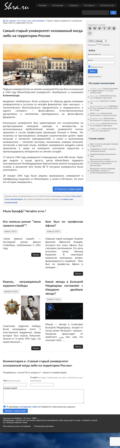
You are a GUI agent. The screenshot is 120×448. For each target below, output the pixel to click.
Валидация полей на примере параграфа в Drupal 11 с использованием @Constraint (102, 171)
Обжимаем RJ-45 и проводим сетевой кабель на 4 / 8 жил (104, 108)
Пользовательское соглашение (17, 426)
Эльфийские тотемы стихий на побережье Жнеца (103, 150)
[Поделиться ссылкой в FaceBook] (95, 29)
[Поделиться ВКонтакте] (90, 29)
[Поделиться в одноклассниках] (104, 29)
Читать (36, 255)
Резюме (43, 5)
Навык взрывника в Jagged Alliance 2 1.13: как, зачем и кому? (104, 91)
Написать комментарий (69, 189)
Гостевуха (89, 5)
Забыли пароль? (95, 77)
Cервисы (73, 5)
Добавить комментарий (15, 411)
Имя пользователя (94, 54)
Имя (11, 380)
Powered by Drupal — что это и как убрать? (103, 130)
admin (92, 113)
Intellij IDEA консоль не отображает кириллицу (103, 97)
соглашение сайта (28, 406)
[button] (113, 13)
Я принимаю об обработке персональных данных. (41, 406)
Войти (92, 71)
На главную (10, 21)
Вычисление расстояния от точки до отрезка (103, 114)
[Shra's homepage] (17, 6)
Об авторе (58, 5)
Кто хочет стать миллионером (31, 21)
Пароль (90, 60)
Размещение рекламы (44, 426)
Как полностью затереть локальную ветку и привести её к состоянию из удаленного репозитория (103, 162)
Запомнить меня (97, 67)
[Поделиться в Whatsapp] (90, 34)
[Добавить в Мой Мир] (109, 29)
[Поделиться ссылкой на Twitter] (99, 29)
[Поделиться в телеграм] (114, 29)
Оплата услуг (107, 5)
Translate (106, 45)
